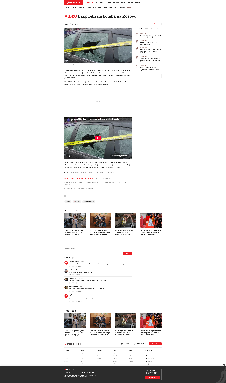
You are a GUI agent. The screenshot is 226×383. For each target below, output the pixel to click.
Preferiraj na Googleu (154, 24)
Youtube (150, 355)
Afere (134, 7)
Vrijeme (131, 361)
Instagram (151, 358)
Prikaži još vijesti (148, 76)
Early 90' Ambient (74, 261)
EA (66, 263)
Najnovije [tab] (140, 28)
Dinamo (83, 355)
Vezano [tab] (157, 28)
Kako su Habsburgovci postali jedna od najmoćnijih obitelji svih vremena (150, 35)
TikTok (150, 361)
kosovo (68, 201)
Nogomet (83, 353)
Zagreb (105, 7)
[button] (66, 220)
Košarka (83, 364)
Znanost (122, 7)
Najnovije (73, 7)
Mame (98, 364)
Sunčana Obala (73, 270)
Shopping (99, 353)
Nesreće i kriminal (113, 7)
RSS (130, 364)
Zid (96, 2)
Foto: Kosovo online (69, 65)
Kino (130, 358)
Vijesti (102, 2)
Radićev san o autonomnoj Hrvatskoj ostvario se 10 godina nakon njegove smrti (149, 68)
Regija (99, 7)
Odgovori (115, 364)
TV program (132, 355)
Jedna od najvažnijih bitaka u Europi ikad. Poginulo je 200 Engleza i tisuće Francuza (150, 50)
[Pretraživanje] (160, 2)
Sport (109, 2)
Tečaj (130, 353)
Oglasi (123, 2)
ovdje (106, 182)
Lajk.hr (115, 358)
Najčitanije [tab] (149, 28)
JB (66, 296)
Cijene (130, 2)
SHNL (82, 361)
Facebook (150, 353)
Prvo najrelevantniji (81, 258)
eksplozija (77, 201)
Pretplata (89, 2)
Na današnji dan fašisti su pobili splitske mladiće (149, 42)
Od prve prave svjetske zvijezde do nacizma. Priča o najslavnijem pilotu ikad (150, 59)
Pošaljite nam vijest (150, 364)
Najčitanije (81, 7)
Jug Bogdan (72, 295)
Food (98, 361)
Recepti (115, 355)
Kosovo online (69, 75)
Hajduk (82, 358)
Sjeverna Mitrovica (88, 201)
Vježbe (115, 361)
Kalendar (129, 7)
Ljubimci (99, 358)
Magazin (99, 350)
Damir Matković (73, 286)
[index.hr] (73, 2)
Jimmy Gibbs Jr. (73, 278)
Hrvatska (88, 7)
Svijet (94, 7)
